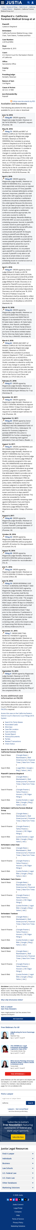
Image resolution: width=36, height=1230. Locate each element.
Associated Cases (11, 724)
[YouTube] (11, 1199)
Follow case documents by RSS (23, 101)
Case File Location (11, 729)
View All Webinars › (18, 1074)
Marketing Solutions (11, 1187)
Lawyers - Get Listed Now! (18, 1109)
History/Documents (12, 736)
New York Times (28, 762)
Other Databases (9, 1183)
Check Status (10, 744)
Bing (18, 770)
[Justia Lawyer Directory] (28, 1199)
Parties (7, 739)
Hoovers (19, 794)
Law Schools (7, 1168)
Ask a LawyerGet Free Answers (8, 1007)
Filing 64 (8, 310)
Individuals (7, 1158)
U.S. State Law (8, 1178)
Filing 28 (8, 553)
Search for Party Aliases (14, 722)
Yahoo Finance (21, 792)
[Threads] (19, 1199)
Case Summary (10, 732)
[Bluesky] (22, 1199)
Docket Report (10, 734)
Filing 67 (8, 270)
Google (29, 768)
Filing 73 (8, 131)
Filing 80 (8, 118)
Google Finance (23, 789)
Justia (21, 1195)
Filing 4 (8, 674)
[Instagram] (16, 1199)
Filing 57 (8, 383)
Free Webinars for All (10, 1027)
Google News (22, 755)
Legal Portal (18, 1208)
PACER (3, 709)
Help (18, 1215)
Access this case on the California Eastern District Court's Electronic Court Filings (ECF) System (17, 715)
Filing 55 (8, 400)
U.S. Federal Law (9, 1173)
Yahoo (23, 770)
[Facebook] (13, 1199)
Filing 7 (8, 633)
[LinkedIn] (8, 1199)
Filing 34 (8, 537)
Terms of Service (18, 1219)
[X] (25, 1199)
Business (6, 1163)
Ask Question (18, 1019)
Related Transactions (13, 741)
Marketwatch (21, 757)
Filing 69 (8, 179)
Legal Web (21, 768)
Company (18, 1212)
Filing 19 (8, 583)
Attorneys (8, 727)
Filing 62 (8, 343)
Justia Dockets (22, 800)
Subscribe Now (18, 1137)
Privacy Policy (18, 1222)
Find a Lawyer (7, 1094)
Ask (29, 770)
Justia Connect (18, 1204)
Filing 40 (8, 518)
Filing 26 (8, 569)
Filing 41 (8, 447)
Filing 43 (8, 421)
